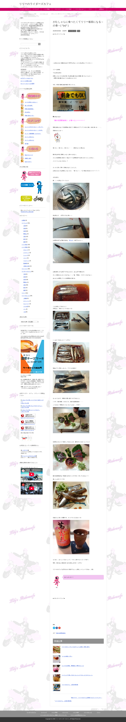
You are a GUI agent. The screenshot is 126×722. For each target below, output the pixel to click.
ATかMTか (27, 112)
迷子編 (26, 143)
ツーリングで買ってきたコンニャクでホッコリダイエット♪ (77, 675)
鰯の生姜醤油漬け (61, 633)
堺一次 (71, 240)
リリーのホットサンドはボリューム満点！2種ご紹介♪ (76, 646)
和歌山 (25, 233)
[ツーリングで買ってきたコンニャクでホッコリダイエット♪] (56, 678)
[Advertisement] (78, 45)
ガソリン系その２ (29, 140)
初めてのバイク (29, 155)
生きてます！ (28, 161)
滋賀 (24, 242)
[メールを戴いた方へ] (56, 659)
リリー (90, 9)
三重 (24, 225)
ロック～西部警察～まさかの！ (33, 133)
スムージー (26, 303)
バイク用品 (47, 9)
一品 (79, 30)
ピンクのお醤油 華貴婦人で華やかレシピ (73, 665)
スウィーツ (26, 301)
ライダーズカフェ (24, 9)
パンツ (25, 258)
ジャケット (26, 252)
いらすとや (25, 450)
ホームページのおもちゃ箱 (29, 456)
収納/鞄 (25, 263)
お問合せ (101, 9)
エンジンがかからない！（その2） (34, 130)
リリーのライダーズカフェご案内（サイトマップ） (53, 715)
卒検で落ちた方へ (29, 115)
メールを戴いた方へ (67, 656)
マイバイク (58, 9)
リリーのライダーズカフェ (35, 3)
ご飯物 (25, 298)
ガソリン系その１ (29, 137)
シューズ (25, 255)
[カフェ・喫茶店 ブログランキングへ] (28, 422)
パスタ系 (25, 306)
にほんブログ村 (25, 403)
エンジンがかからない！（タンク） (34, 127)
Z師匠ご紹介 (28, 158)
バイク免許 (68, 9)
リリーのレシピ (79, 9)
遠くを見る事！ (29, 105)
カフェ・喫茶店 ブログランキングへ (28, 424)
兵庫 (24, 231)
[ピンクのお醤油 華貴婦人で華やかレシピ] (56, 668)
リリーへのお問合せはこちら (78, 715)
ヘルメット (26, 260)
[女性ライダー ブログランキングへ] (28, 416)
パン (24, 309)
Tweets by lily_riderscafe (27, 211)
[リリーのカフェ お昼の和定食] (56, 687)
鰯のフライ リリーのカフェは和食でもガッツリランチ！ (86, 697)
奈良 (24, 239)
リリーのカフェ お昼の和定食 (70, 684)
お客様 (23, 220)
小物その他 (26, 266)
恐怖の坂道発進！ (29, 109)
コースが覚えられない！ (31, 102)
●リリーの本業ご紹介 (26, 81)
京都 (24, 228)
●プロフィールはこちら (27, 78)
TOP (28, 13)
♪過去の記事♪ (24, 321)
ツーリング (36, 9)
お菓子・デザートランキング (27, 430)
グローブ (25, 250)
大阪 (24, 236)
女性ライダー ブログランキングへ (27, 417)
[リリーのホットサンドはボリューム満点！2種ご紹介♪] (56, 649)
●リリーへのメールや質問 (27, 83)
